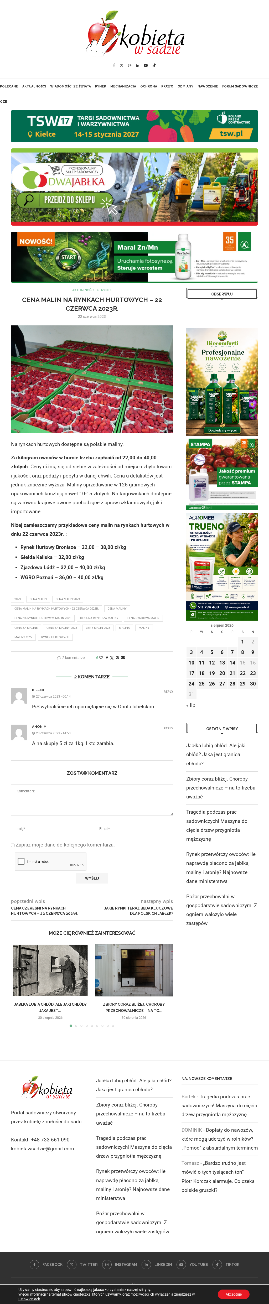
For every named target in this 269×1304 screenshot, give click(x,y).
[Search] (138, 116)
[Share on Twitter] (112, 658)
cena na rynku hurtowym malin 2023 (42, 618)
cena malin (38, 599)
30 (253, 684)
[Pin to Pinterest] (117, 658)
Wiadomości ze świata (70, 86)
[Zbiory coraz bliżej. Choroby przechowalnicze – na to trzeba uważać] (134, 970)
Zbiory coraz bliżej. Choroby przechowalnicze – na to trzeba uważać (220, 788)
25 (202, 684)
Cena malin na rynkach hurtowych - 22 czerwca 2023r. (56, 608)
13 (222, 663)
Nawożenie (208, 86)
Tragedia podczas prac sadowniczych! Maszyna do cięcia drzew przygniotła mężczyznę (134, 1147)
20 (222, 673)
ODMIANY (185, 86)
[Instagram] (129, 65)
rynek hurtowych (55, 637)
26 (212, 684)
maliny (144, 628)
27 (222, 684)
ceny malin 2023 (98, 628)
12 (212, 663)
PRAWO (167, 86)
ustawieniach (29, 1299)
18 (202, 673)
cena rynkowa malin (143, 618)
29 (243, 684)
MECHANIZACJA (123, 86)
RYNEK (100, 86)
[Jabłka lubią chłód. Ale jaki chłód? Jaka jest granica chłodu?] (50, 970)
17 (191, 673)
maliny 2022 (23, 637)
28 (232, 684)
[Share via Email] (123, 658)
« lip (190, 705)
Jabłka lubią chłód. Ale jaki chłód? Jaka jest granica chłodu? (216, 754)
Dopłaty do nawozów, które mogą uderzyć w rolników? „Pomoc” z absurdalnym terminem (220, 1139)
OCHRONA (148, 86)
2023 (17, 599)
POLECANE (9, 86)
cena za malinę (26, 628)
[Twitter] (121, 65)
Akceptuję (234, 1294)
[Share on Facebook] (107, 658)
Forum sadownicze (240, 86)
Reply (168, 691)
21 (232, 673)
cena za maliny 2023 (61, 628)
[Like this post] (101, 658)
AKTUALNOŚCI (34, 86)
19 (212, 673)
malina (124, 628)
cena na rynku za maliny (99, 618)
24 (191, 684)
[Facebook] (114, 65)
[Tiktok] (154, 65)
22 (243, 673)
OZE (3, 101)
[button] (18, 985)
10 (191, 663)
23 (253, 673)
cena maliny (117, 608)
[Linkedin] (137, 65)
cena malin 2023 (68, 599)
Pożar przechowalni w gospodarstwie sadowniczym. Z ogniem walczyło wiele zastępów (132, 1222)
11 (202, 663)
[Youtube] (146, 65)
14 (232, 663)
